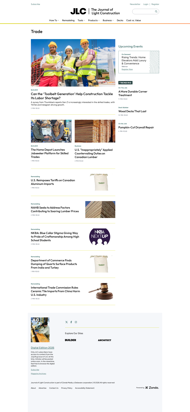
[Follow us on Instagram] (75, 322)
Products (93, 20)
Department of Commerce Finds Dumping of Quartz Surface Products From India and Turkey (54, 263)
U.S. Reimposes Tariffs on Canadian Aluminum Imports (53, 182)
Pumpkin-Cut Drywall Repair (136, 127)
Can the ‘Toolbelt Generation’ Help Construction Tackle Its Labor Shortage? (72, 96)
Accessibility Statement (84, 388)
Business (107, 20)
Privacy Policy (66, 388)
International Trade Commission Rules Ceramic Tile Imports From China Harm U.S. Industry (55, 291)
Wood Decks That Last (132, 111)
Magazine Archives (38, 374)
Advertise (42, 388)
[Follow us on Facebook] (71, 322)
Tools (80, 20)
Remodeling (68, 20)
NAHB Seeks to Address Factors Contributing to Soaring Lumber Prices (55, 209)
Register (155, 4)
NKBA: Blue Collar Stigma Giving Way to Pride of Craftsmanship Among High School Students (55, 236)
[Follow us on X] (66, 322)
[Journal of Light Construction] (95, 11)
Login (145, 4)
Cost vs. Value (133, 20)
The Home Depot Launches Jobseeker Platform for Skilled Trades (50, 153)
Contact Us (53, 388)
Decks (120, 20)
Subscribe (35, 4)
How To (53, 20)
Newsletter (135, 4)
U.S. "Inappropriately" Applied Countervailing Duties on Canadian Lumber (94, 153)
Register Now (127, 69)
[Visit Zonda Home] (147, 387)
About (33, 388)
